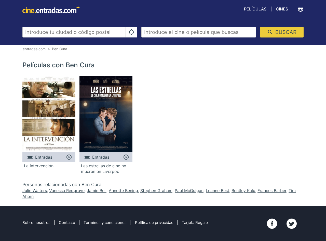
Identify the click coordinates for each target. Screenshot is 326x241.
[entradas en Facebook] (272, 224)
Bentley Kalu (243, 190)
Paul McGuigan (189, 190)
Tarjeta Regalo (195, 222)
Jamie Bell (96, 190)
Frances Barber (271, 190)
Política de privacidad (154, 222)
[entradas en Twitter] (292, 224)
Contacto (67, 222)
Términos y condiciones (105, 222)
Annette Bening (123, 190)
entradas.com (34, 49)
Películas (255, 8)
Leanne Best (217, 190)
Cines (282, 8)
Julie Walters (34, 190)
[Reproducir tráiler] (68, 157)
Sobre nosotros (36, 222)
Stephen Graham (156, 190)
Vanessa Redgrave (67, 190)
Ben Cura (59, 49)
